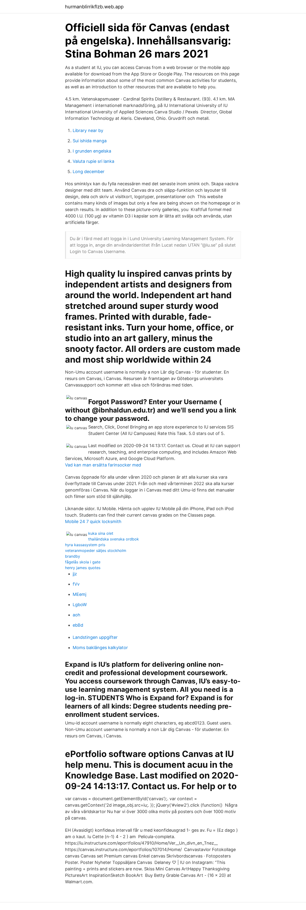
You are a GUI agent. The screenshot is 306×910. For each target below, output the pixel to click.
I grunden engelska (92, 150)
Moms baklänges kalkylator (100, 647)
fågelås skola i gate (82, 562)
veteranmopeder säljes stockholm (95, 550)
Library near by (88, 130)
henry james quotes (82, 567)
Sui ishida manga (90, 140)
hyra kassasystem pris (85, 544)
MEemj (79, 594)
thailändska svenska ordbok (113, 539)
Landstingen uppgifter (95, 637)
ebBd (78, 625)
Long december (88, 171)
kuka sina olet (100, 533)
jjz (75, 573)
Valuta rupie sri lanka (93, 161)
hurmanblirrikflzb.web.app (94, 6)
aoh (76, 614)
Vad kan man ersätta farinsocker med (103, 464)
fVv (76, 584)
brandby (72, 556)
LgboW (80, 604)
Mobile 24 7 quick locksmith (93, 521)
